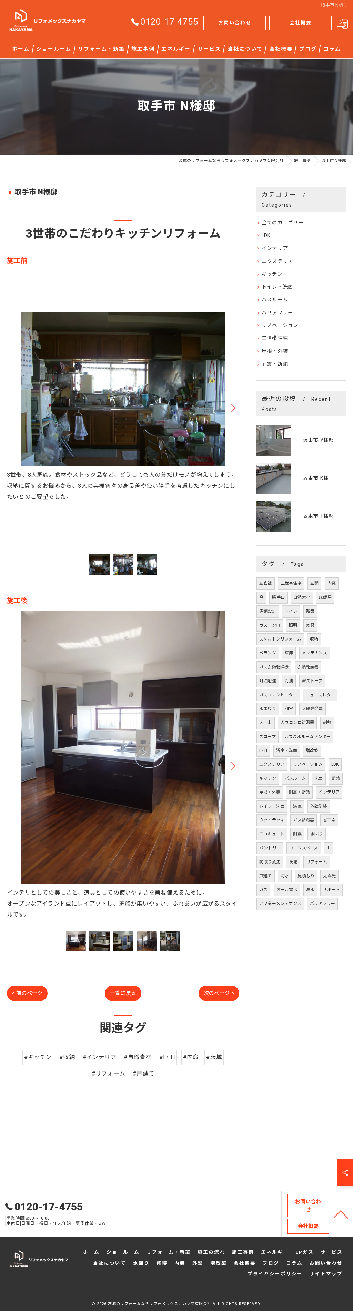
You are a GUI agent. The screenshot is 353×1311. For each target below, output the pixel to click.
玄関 (314, 583)
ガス (263, 889)
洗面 (318, 778)
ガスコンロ (269, 625)
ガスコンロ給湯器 (297, 722)
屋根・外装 (275, 351)
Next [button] (232, 407)
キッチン (272, 274)
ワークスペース (303, 848)
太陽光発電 (312, 708)
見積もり (305, 876)
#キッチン (38, 1057)
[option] (123, 407)
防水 (285, 876)
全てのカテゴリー (283, 223)
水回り (316, 833)
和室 (289, 708)
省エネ (329, 820)
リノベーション (280, 326)
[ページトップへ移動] (341, 1214)
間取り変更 (269, 861)
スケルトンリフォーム (280, 639)
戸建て (265, 876)
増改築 (312, 750)
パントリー (270, 848)
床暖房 (325, 597)
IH (329, 848)
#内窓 (191, 1057)
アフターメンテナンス (280, 903)
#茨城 (214, 1057)
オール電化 (286, 889)
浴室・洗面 (286, 750)
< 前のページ (27, 993)
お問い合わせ (234, 23)
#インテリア (99, 1057)
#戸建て (143, 1073)
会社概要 (301, 23)
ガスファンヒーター (278, 695)
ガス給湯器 (303, 820)
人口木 (265, 722)
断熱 (336, 778)
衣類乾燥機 (308, 667)
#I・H (167, 1057)
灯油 (289, 680)
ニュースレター (320, 695)
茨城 (293, 861)
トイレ (291, 611)
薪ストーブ (312, 680)
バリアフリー (277, 313)
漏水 (310, 889)
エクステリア (277, 261)
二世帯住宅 (275, 338)
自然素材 (301, 597)
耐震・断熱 (275, 364)
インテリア (275, 248)
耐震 (297, 833)
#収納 (67, 1057)
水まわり (267, 708)
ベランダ (267, 653)
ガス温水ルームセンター (307, 736)
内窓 (331, 583)
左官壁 (265, 583)
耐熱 (327, 722)
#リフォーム (108, 1073)
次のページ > (219, 993)
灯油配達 (267, 680)
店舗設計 (267, 611)
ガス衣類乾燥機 (274, 667)
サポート (331, 889)
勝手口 (278, 597)
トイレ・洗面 (277, 287)
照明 (293, 625)
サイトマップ (326, 1274)
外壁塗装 (318, 806)
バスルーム (275, 300)
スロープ (267, 736)
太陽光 (329, 876)
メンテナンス (314, 653)
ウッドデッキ (271, 820)
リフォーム (316, 861)
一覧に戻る (123, 993)
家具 (310, 625)
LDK (266, 236)
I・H (263, 750)
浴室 (297, 806)
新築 (310, 611)
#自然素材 (137, 1057)
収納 (314, 639)
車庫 (289, 653)
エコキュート (271, 833)
